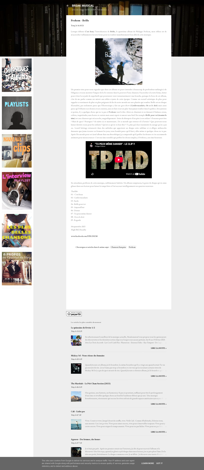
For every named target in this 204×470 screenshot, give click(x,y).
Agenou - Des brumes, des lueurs (85, 439)
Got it (159, 463)
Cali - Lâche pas (78, 411)
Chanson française (118, 247)
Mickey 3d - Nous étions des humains (87, 355)
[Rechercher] (169, 6)
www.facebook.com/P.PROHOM (84, 236)
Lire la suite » (159, 348)
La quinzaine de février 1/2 (83, 327)
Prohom (132, 247)
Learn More (147, 463)
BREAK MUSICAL (83, 5)
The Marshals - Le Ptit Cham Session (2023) (90, 383)
